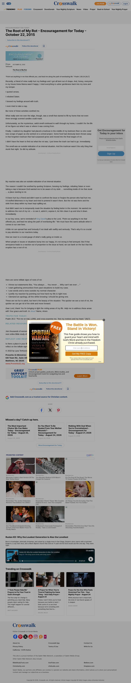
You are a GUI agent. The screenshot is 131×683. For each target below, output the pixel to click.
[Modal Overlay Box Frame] (65, 341)
